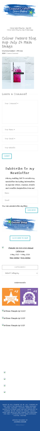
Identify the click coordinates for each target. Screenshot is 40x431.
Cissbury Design (20, 422)
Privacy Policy (20, 425)
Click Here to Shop (20, 238)
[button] (20, 23)
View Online (14, 258)
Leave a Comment (12, 53)
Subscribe (32, 210)
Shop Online (25, 258)
